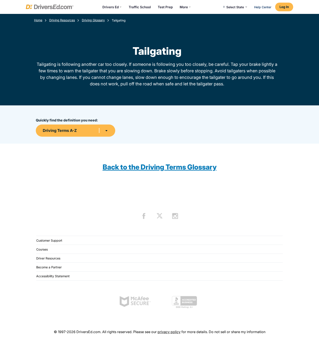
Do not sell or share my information (237, 332)
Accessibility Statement (53, 276)
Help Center (262, 7)
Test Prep (165, 7)
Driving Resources (62, 20)
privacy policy (169, 332)
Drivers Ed (110, 7)
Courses (42, 249)
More (184, 7)
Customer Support (49, 240)
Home (38, 20)
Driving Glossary (93, 20)
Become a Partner (49, 267)
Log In (284, 7)
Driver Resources (48, 258)
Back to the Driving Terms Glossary (160, 167)
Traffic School (140, 7)
